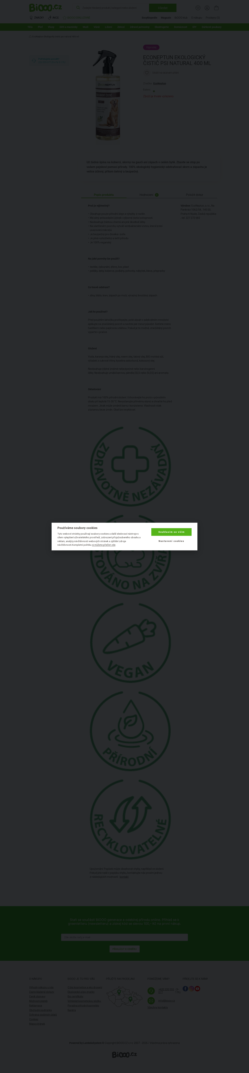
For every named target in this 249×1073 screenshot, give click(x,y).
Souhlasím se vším (171, 532)
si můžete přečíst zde (103, 544)
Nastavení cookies (171, 541)
